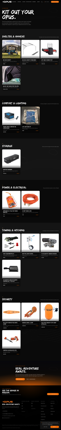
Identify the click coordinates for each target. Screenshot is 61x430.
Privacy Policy (50, 424)
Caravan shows (43, 416)
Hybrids (19, 1)
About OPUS (53, 403)
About (38, 1)
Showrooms (29, 1)
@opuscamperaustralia (5, 417)
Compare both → (33, 408)
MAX (32, 403)
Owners (34, 1)
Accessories (43, 419)
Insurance (42, 411)
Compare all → (23, 411)
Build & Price (55, 1)
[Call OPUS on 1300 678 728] (42, 2)
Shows (24, 1)
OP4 (22, 408)
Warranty (52, 408)
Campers (14, 1)
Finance (42, 408)
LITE (22, 403)
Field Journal (53, 411)
